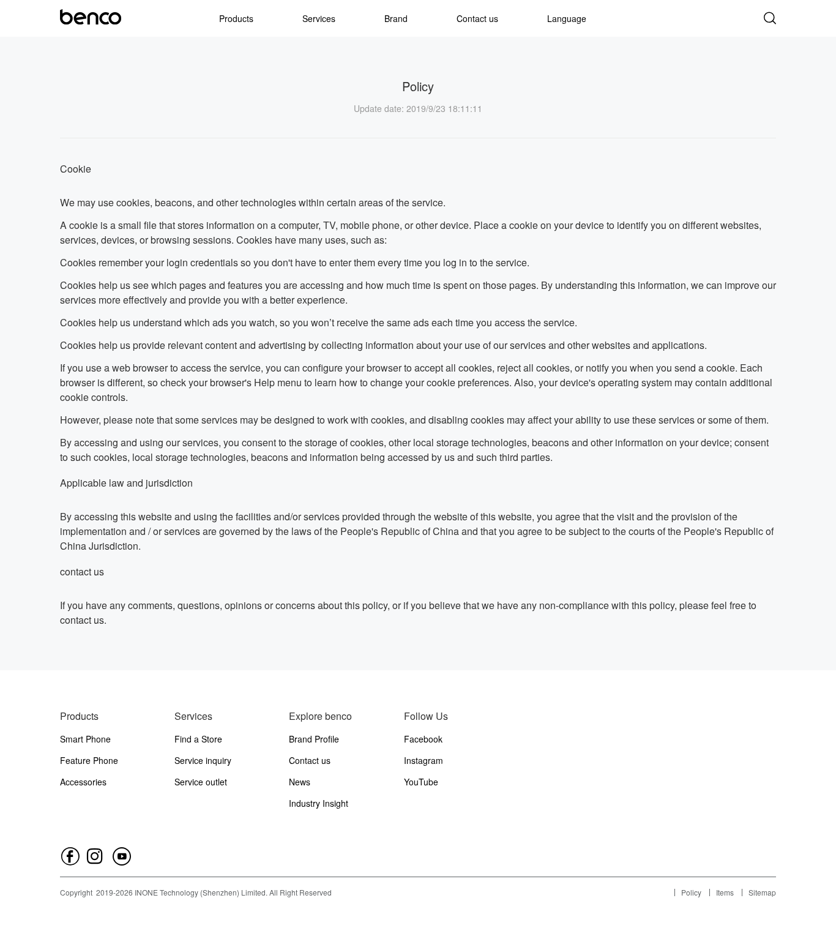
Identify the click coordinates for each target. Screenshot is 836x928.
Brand (396, 18)
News (299, 782)
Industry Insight (318, 803)
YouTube (421, 782)
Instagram (423, 760)
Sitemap (762, 892)
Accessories (83, 782)
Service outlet (200, 782)
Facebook (423, 739)
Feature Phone (89, 760)
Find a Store (198, 739)
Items (725, 892)
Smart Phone (85, 739)
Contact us (477, 18)
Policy (691, 892)
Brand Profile (314, 739)
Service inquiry (202, 760)
